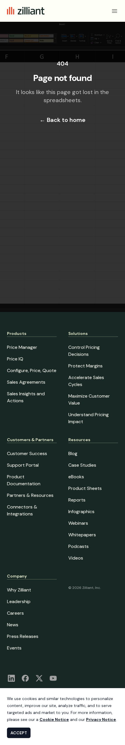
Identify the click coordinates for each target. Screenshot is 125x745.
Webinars (78, 523)
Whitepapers (82, 535)
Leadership (19, 601)
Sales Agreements (26, 382)
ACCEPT (18, 732)
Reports (76, 500)
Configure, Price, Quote (31, 370)
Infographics (81, 511)
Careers (15, 613)
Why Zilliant (19, 590)
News (12, 625)
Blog (72, 453)
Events (14, 648)
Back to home (62, 120)
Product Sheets (85, 488)
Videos (75, 558)
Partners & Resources (30, 495)
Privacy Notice (101, 719)
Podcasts (78, 546)
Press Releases (22, 636)
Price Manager (22, 347)
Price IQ (15, 359)
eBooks (76, 477)
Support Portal (23, 465)
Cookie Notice (54, 719)
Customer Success (27, 453)
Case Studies (82, 465)
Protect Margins (85, 366)
